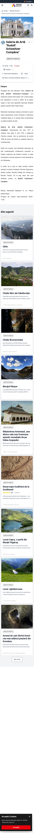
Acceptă (16, 827)
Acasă (6, 11)
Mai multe (17, 659)
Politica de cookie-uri (8, 822)
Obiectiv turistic (14, 11)
